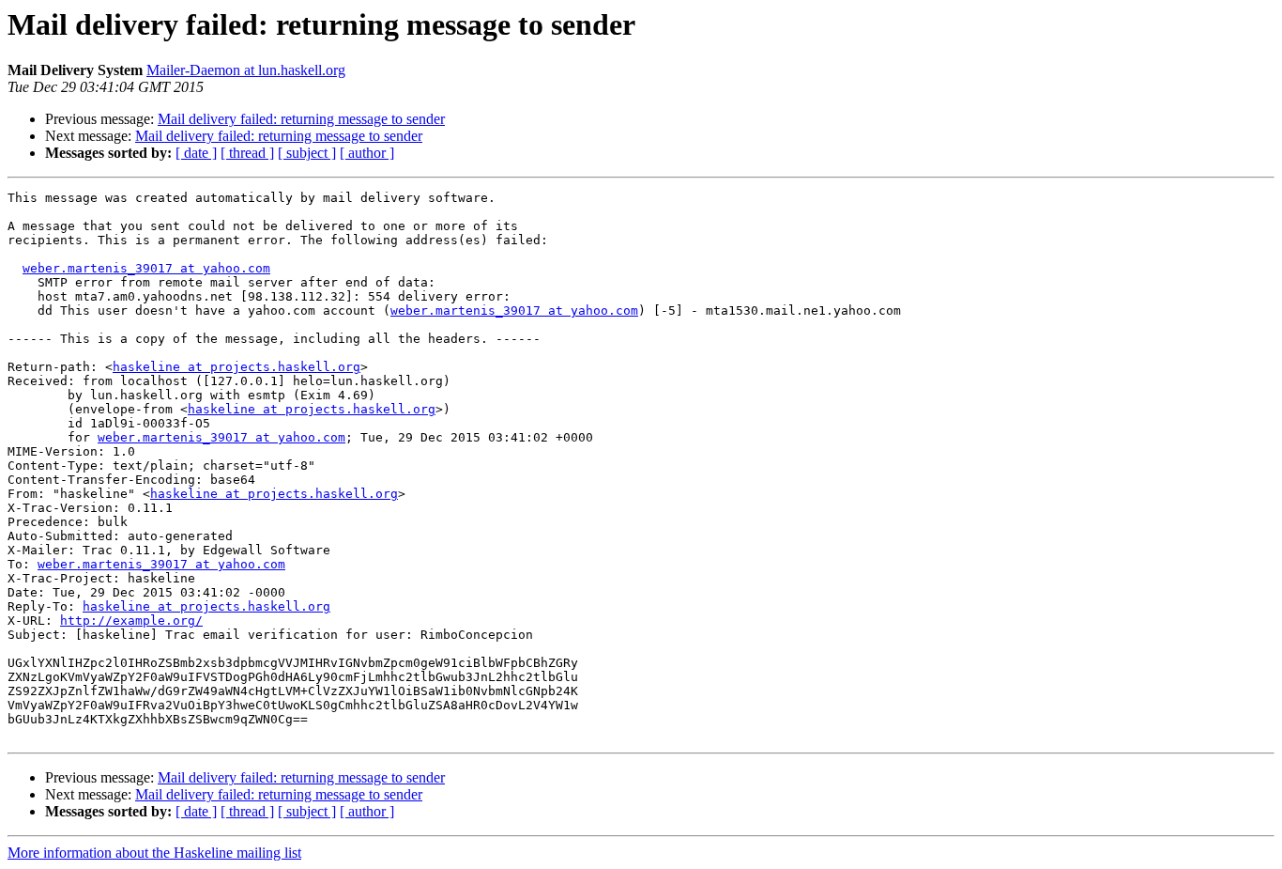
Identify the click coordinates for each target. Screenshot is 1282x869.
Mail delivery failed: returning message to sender (301, 119)
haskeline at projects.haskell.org (236, 367)
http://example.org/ (131, 620)
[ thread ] (247, 153)
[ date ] (196, 153)
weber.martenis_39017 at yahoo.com (146, 268)
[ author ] (367, 153)
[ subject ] (307, 153)
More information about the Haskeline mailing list (154, 853)
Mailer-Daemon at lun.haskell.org (245, 70)
